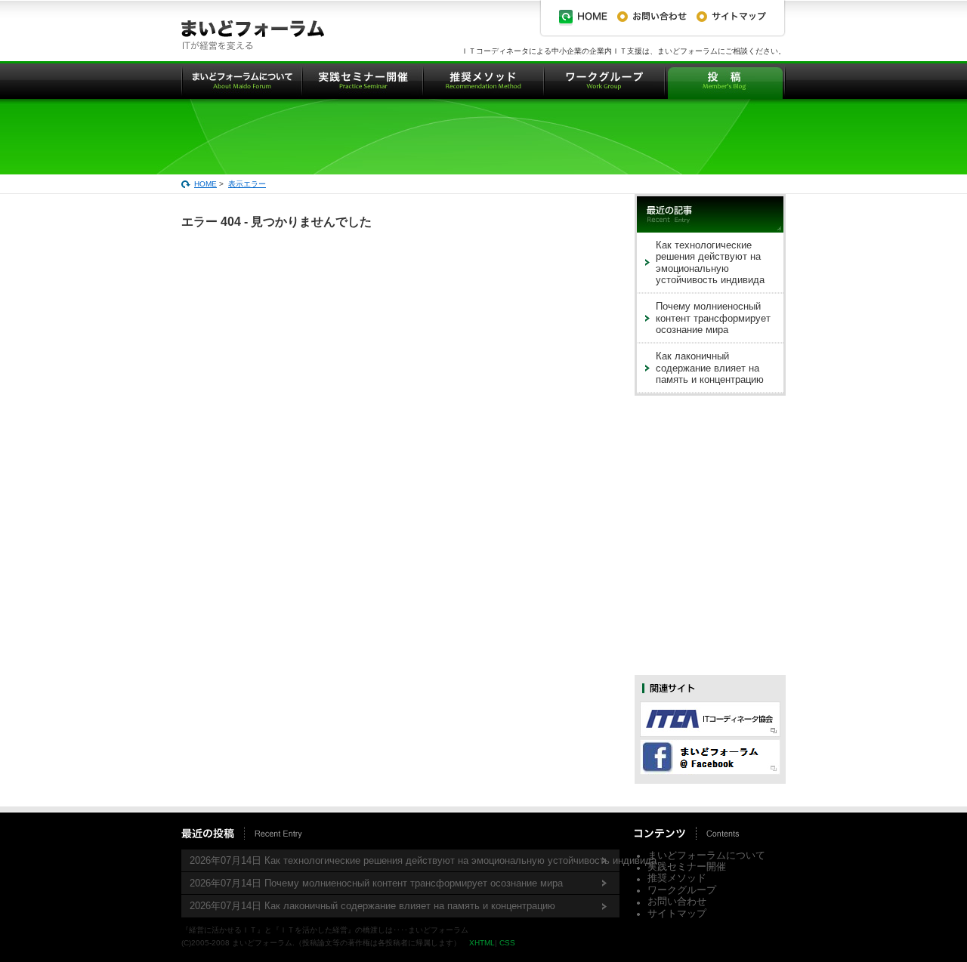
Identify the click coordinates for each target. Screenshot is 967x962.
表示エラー (247, 184)
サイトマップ (676, 913)
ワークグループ (681, 890)
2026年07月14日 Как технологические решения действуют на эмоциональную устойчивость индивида (404, 860)
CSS (507, 943)
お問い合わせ (676, 901)
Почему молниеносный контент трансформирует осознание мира (713, 318)
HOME (205, 184)
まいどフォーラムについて (706, 855)
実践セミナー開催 (686, 866)
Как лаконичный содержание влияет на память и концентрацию (710, 367)
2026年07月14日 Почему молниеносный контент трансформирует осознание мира (376, 883)
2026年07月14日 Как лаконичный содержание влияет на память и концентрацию (372, 905)
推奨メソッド (676, 877)
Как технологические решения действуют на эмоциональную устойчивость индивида (710, 262)
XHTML (482, 943)
